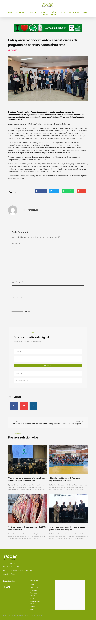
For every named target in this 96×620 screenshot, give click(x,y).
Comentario (16, 243)
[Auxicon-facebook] (5, 587)
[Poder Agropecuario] (48, 4)
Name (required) (17, 282)
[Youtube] (9, 587)
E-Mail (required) (17, 297)
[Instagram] (7, 587)
